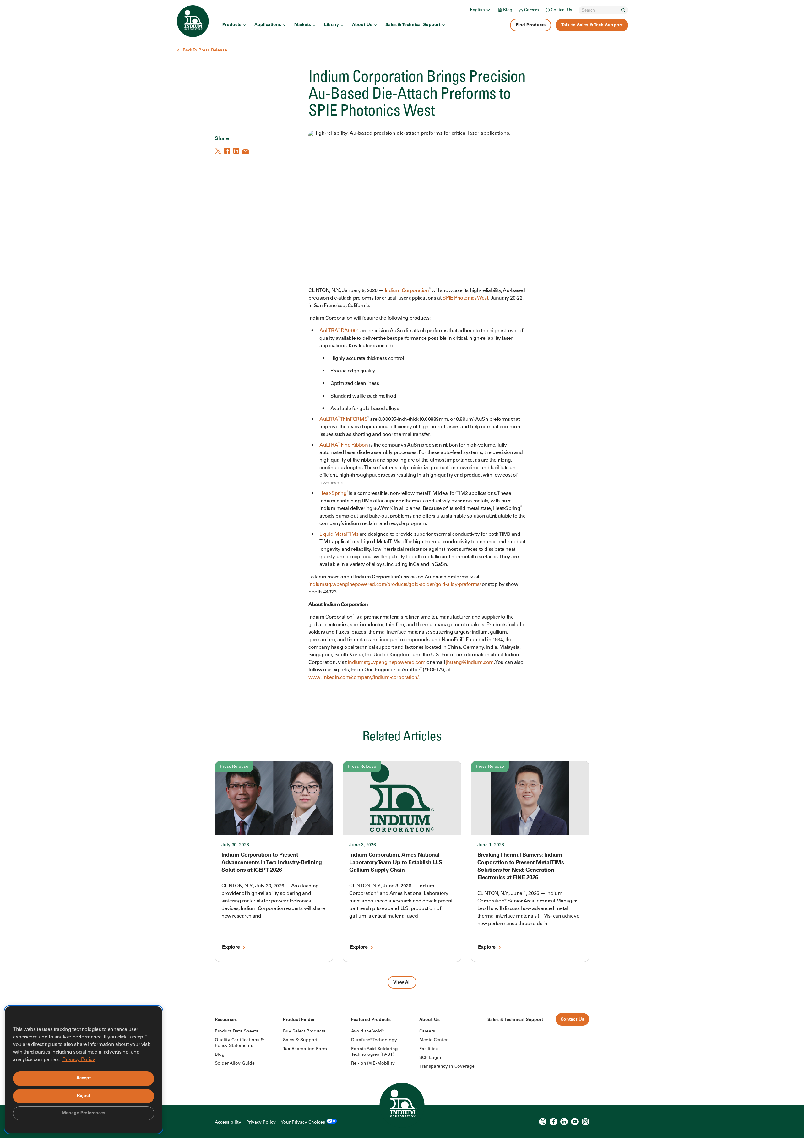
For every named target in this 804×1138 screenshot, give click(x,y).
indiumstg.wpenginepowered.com (386, 662)
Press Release (234, 767)
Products (231, 25)
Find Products (531, 25)
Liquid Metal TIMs (338, 534)
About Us (362, 25)
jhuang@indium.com (470, 662)
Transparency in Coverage (447, 1067)
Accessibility (228, 1122)
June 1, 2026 (490, 845)
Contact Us (561, 10)
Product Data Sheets (236, 1031)
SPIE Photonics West (465, 298)
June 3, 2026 (362, 845)
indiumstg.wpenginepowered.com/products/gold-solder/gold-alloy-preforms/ (394, 584)
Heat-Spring (333, 493)
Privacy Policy (261, 1122)
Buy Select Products (304, 1031)
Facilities (428, 1049)
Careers (531, 10)
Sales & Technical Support (412, 25)
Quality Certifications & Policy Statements (239, 1043)
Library (331, 25)
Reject (83, 1096)
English (477, 10)
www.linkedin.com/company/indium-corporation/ (363, 677)
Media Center (433, 1040)
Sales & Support (300, 1040)
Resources (226, 1020)
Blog (507, 10)
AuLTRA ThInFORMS (343, 419)
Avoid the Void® (367, 1031)
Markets (302, 25)
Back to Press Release (205, 50)
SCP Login (430, 1058)
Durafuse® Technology (374, 1040)
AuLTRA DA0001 (339, 330)
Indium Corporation (407, 290)
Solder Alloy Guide (235, 1063)
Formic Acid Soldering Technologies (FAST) (374, 1052)
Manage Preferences (84, 1113)
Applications (267, 25)
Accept (83, 1078)
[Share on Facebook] (227, 150)
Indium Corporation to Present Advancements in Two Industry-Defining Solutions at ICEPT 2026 (271, 863)
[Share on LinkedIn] (237, 150)
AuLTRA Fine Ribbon (343, 445)
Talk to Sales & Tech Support (591, 25)
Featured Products (371, 1020)
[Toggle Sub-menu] (488, 10)
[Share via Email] (246, 150)
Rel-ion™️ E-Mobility (373, 1063)
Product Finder (299, 1020)
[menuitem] (480, 10)
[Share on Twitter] (218, 150)
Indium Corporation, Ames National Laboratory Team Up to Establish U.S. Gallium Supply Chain (396, 863)
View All (402, 982)
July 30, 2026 (235, 845)
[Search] (623, 10)
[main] (402, 494)
